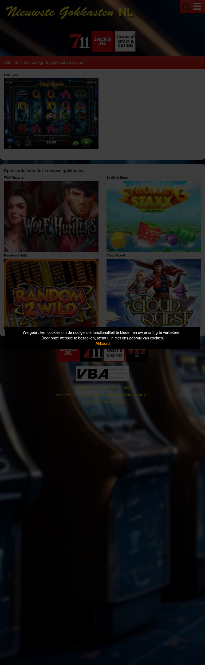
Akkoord (103, 343)
